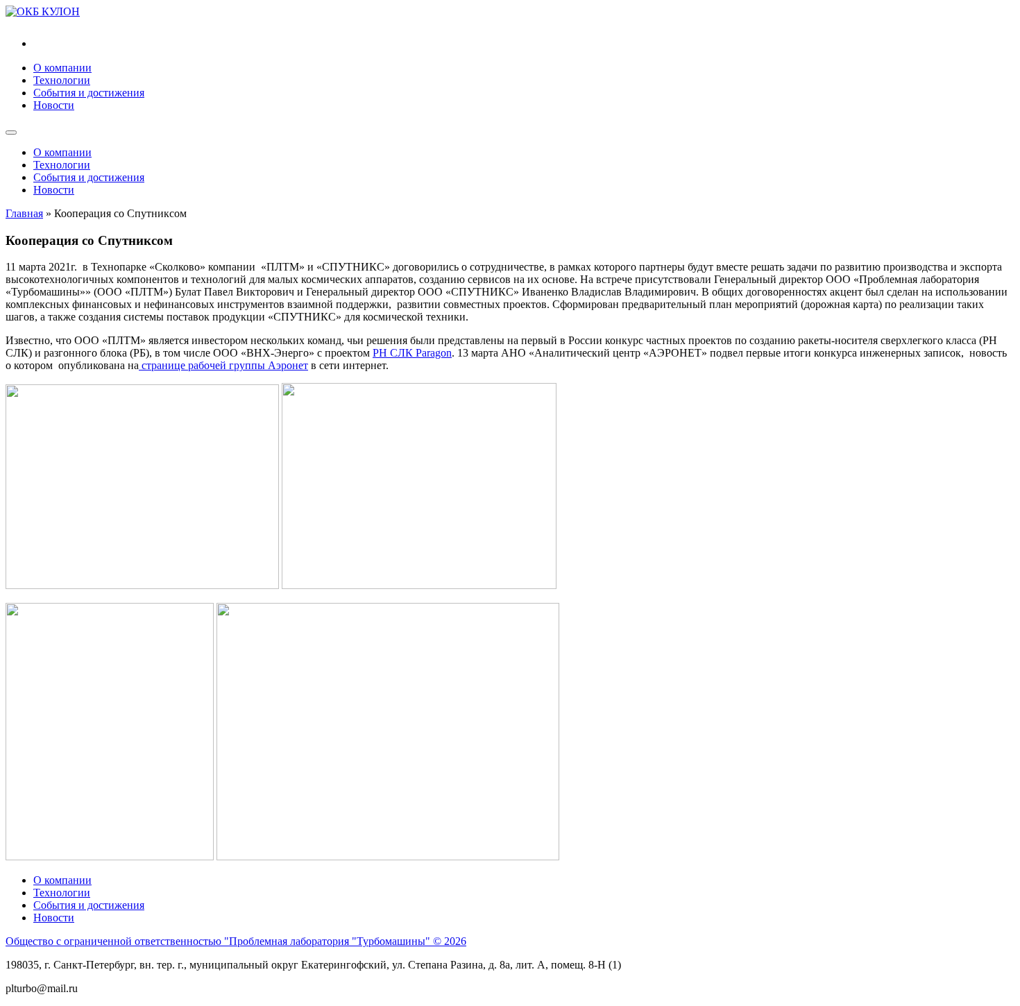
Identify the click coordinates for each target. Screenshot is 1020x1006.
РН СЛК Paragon (412, 353)
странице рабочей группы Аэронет (223, 365)
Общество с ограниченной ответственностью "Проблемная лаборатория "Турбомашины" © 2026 (236, 941)
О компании (62, 68)
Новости (53, 105)
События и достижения (88, 93)
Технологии (61, 80)
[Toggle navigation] (11, 132)
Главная (24, 213)
